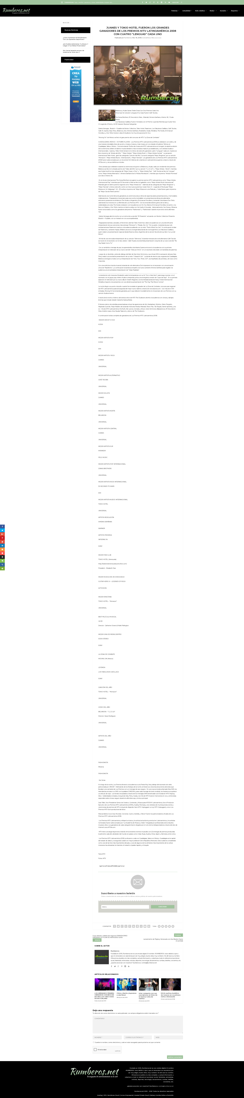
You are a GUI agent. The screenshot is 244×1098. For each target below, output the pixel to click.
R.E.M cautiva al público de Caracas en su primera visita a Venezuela (170, 995)
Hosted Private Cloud (142, 1095)
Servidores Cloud (113, 1095)
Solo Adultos (200, 11)
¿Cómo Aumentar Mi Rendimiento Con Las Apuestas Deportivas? (75, 38)
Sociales (223, 11)
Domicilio (170, 1095)
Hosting (99, 1095)
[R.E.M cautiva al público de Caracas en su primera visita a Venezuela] (171, 984)
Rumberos (127, 38)
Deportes (234, 11)
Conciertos (146, 38)
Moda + (212, 11)
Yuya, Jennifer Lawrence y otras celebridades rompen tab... (93, 2)
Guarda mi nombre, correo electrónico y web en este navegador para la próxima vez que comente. (128, 1042)
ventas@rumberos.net (166, 1086)
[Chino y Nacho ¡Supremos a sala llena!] (127, 984)
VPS (105, 1095)
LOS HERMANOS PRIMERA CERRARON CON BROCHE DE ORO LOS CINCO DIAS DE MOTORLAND (104, 995)
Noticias (174, 11)
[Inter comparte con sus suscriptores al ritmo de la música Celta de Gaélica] (149, 984)
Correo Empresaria (126, 1095)
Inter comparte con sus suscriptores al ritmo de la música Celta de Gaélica (148, 995)
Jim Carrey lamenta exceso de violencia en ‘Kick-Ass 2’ (73, 51)
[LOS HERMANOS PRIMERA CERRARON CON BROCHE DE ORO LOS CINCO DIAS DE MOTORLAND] (105, 984)
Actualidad (186, 11)
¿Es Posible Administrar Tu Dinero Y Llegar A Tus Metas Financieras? (75, 45)
